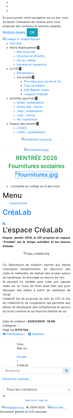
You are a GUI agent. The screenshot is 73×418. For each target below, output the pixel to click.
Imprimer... (38, 334)
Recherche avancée (16, 379)
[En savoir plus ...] (57, 407)
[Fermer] (4, 395)
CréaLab (17, 212)
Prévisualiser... (16, 334)
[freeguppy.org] (13, 407)
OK (32, 32)
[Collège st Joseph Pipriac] (21, 39)
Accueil (22, 356)
